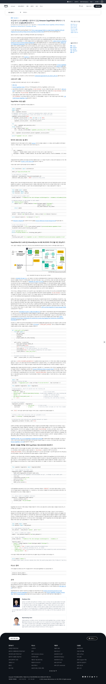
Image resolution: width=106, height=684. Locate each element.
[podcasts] (94, 677)
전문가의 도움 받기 (81, 662)
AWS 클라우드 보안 (13, 659)
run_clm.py (35, 324)
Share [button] (34, 26)
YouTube (74, 49)
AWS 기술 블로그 (15, 17)
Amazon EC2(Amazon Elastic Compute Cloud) (43, 369)
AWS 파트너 (34, 665)
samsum (34, 143)
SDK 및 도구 (57, 651)
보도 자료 (11, 668)
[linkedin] (85, 677)
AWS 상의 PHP (58, 662)
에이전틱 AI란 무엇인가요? (15, 654)
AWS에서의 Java (58, 659)
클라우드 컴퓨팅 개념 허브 (15, 657)
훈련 (32, 651)
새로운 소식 (11, 662)
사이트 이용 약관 (22, 679)
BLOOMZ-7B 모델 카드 (21, 278)
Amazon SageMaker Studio (18, 87)
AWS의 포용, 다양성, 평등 (37, 668)
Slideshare (74, 50)
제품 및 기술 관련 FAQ (36, 659)
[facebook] (83, 677)
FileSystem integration (18, 220)
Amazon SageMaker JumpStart (53, 592)
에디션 (24, 12)
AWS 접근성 (80, 665)
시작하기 (33, 648)
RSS (73, 52)
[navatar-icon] (102, 2)
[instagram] (87, 677)
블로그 (10, 665)
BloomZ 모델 (59, 66)
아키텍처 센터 (34, 657)
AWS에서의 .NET (58, 654)
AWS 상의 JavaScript (59, 665)
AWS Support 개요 (82, 659)
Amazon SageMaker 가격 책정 (17, 441)
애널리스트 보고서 (35, 662)
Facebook (74, 47)
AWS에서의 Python (59, 657)
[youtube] (92, 677)
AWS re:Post (80, 654)
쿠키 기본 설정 (31, 679)
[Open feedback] (104, 342)
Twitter (74, 46)
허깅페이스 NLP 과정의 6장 (27, 161)
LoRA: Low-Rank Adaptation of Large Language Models (53, 307)
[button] (103, 1)
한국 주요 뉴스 (74, 24)
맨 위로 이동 (52, 670)
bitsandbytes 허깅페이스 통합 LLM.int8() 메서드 (30, 311)
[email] (96, 677)
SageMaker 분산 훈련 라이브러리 (36, 281)
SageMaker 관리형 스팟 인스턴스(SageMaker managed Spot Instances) (26, 438)
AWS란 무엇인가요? (13, 648)
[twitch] (89, 677)
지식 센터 (79, 657)
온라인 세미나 (74, 27)
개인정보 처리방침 (12, 679)
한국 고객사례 (74, 26)
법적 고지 (79, 668)
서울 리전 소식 (74, 30)
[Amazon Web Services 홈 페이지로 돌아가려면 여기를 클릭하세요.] (6, 7)
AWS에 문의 (80, 648)
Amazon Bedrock (21, 594)
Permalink (28, 26)
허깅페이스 (26, 56)
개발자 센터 (57, 648)
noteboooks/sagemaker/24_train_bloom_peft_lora (46, 75)
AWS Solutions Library (37, 654)
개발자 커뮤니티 (74, 32)
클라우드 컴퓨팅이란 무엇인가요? (17, 651)
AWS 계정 (14, 85)
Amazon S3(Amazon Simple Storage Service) (46, 220)
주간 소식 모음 (74, 29)
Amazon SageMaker (61, 64)
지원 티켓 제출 (80, 651)
